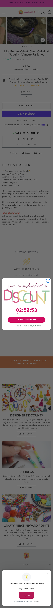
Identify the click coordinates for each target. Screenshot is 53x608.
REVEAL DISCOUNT (26, 319)
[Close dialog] (48, 281)
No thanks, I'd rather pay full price (26, 326)
